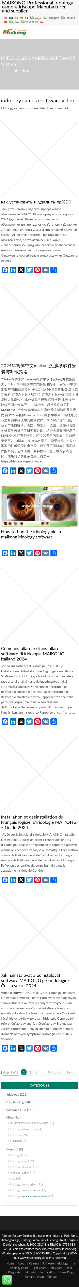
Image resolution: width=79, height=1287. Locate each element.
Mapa (69, 1268)
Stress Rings (66, 1272)
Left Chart (55, 1268)
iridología (15, 1135)
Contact (52, 1277)
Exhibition (16, 1141)
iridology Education (21, 1167)
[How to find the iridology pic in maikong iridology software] (39, 526)
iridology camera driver (23, 1184)
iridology (13, 1094)
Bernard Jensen (34, 1277)
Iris (73, 1263)
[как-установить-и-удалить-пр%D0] (39, 196)
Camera (34, 1263)
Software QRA (16, 1109)
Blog (10, 1117)
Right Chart (39, 1268)
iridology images (19, 1173)
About (22, 1263)
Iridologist (30, 1272)
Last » (71, 1072)
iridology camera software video (28, 1196)
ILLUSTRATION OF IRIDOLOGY (29, 1123)
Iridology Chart (19, 1268)
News (25, 70)
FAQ (12, 1179)
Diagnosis (14, 1272)
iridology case (18, 1161)
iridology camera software (25, 1190)
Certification (47, 1272)
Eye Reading (15, 1102)
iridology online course (23, 1129)
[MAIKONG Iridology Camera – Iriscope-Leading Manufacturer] (14, 35)
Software (48, 1263)
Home (10, 1263)
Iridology (62, 1263)
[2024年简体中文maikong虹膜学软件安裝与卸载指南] (39, 359)
